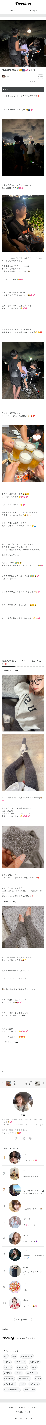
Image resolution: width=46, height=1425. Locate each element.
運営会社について (23, 1412)
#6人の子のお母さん (11, 1390)
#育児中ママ (21, 1367)
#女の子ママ (31, 1373)
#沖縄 (34, 1367)
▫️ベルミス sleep (10, 670)
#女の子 (18, 1373)
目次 (7, 89)
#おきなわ (8, 1367)
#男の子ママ (20, 1362)
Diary (40, 76)
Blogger (33, 11)
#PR (14, 1356)
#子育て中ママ (26, 1356)
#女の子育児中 (24, 1378)
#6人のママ (33, 1384)
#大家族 (38, 1378)
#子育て (7, 1373)
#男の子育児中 (9, 1384)
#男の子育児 (34, 1362)
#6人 (22, 1384)
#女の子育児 (9, 1378)
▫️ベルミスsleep (9, 901)
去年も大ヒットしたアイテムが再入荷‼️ (23, 96)
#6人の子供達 (30, 1390)
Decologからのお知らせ (26, 1338)
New (12, 11)
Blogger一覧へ (23, 1319)
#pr (5, 1356)
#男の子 (7, 1362)
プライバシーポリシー (27, 1407)
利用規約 (13, 1407)
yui (23, 1114)
